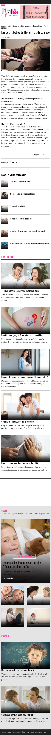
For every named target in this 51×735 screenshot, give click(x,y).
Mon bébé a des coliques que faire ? (22, 193)
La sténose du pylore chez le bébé (21, 218)
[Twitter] (13, 162)
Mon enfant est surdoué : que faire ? (17, 670)
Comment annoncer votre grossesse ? (18, 421)
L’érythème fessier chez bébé (20, 181)
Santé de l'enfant (24, 556)
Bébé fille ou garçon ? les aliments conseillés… (22, 335)
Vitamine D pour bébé (17, 206)
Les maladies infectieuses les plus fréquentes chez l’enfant (22, 564)
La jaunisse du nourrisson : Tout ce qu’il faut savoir (27, 231)
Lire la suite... (9, 578)
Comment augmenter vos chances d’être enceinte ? (24, 377)
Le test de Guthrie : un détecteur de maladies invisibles (29, 243)
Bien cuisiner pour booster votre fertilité (19, 463)
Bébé (9, 25)
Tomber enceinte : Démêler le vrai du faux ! (20, 290)
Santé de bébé (18, 25)
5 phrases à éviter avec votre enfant (17, 714)
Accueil (3, 25)
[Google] (17, 162)
